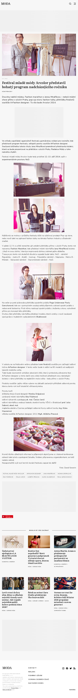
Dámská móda (37, 566)
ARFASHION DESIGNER (34, 473)
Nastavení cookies (35, 683)
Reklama (31, 672)
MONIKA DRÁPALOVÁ (64, 473)
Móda (30, 566)
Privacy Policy (14, 688)
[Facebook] (67, 668)
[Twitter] (71, 668)
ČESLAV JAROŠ (20, 477)
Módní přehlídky (7, 91)
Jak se (47, 601)
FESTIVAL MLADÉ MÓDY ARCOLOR (13, 473)
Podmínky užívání (35, 676)
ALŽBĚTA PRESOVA (33, 477)
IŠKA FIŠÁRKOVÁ (8, 477)
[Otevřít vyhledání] (70, 4)
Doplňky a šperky (38, 601)
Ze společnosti (58, 566)
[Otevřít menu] (75, 4)
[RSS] (74, 668)
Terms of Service (7, 689)
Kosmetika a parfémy (8, 562)
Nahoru (72, 690)
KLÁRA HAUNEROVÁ (48, 477)
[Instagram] (63, 668)
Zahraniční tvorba (60, 610)
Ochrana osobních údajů (38, 679)
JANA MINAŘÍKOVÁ (49, 473)
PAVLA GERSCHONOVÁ (64, 477)
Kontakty (32, 668)
